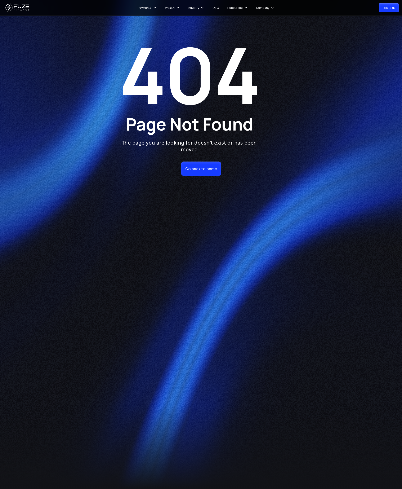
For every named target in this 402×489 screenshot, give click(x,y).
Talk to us (389, 8)
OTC (216, 8)
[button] (147, 8)
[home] (18, 8)
